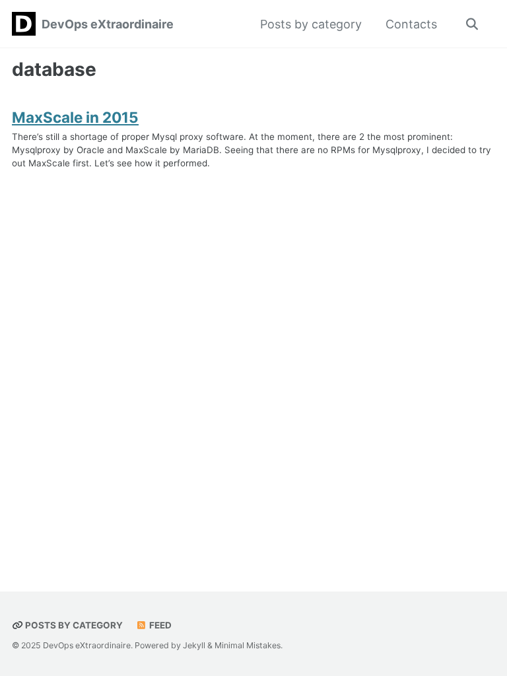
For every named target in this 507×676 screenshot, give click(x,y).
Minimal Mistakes (248, 645)
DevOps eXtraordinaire (108, 24)
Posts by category (311, 24)
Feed (159, 625)
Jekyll (194, 645)
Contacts (411, 24)
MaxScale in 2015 (75, 117)
